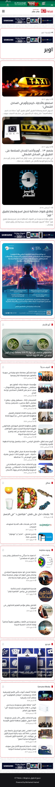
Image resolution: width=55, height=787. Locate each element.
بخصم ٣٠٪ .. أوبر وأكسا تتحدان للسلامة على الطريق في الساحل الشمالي (29, 152)
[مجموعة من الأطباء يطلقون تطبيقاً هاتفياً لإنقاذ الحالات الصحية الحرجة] (45, 627)
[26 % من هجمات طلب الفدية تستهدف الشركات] (45, 525)
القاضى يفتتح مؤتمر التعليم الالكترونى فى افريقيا (19, 606)
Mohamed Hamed (32, 782)
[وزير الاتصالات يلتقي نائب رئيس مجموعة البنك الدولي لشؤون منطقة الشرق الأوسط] (45, 722)
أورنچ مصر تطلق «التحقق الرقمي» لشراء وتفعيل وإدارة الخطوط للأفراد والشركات (28, 443)
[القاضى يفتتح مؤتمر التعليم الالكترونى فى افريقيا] (45, 611)
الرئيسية (48, 32)
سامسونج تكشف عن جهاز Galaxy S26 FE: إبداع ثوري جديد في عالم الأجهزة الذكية (28, 353)
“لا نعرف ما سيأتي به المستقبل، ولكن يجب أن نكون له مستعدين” (19, 557)
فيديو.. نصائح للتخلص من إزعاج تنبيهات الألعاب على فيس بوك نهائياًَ (29, 673)
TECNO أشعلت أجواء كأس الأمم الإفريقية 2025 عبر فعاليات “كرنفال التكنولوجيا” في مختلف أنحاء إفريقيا (19, 694)
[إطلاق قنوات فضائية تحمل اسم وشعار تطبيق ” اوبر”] (27, 184)
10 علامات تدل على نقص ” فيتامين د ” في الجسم (28, 514)
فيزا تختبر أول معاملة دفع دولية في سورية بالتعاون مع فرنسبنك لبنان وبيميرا (19, 374)
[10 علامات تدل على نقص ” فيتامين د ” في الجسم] (27, 499)
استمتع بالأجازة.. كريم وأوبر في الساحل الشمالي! (32, 104)
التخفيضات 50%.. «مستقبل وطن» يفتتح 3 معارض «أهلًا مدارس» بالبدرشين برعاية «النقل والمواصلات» (20, 402)
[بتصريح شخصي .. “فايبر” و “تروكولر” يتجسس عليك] (45, 537)
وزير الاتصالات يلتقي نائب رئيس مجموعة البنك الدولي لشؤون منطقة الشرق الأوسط (19, 719)
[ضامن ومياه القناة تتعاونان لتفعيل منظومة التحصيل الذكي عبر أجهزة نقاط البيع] (45, 417)
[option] (27, 343)
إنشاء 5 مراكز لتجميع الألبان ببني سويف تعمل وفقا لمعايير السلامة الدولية (20, 747)
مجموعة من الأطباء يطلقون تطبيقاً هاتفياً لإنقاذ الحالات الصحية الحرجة (19, 623)
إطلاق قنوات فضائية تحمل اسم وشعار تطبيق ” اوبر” (27, 213)
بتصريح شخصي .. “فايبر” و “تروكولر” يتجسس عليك (22, 535)
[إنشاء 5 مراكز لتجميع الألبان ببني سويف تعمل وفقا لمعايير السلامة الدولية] (45, 750)
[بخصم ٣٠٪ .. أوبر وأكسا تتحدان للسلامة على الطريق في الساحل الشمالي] (27, 130)
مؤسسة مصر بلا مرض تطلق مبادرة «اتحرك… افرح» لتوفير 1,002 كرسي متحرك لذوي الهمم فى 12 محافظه (19, 454)
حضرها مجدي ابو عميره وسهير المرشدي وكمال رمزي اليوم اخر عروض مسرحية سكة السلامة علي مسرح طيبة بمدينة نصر (19, 574)
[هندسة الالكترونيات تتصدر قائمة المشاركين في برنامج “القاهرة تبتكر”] (45, 594)
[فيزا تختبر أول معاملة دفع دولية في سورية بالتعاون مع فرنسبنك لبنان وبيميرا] (45, 376)
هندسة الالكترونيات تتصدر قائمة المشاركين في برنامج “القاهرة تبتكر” (21, 590)
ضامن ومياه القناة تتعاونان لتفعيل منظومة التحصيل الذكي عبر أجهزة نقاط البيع (20, 415)
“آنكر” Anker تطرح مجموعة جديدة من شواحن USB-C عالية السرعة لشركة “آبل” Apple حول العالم (20, 707)
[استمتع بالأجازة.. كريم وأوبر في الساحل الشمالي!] (27, 81)
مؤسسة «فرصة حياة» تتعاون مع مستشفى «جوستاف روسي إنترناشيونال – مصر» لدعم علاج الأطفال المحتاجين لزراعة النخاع (20, 389)
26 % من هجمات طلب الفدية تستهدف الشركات (21, 525)
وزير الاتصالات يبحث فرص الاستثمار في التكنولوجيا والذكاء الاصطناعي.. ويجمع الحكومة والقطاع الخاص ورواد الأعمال (20, 467)
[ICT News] (42, 11)
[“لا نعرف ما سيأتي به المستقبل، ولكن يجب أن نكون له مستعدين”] (45, 561)
